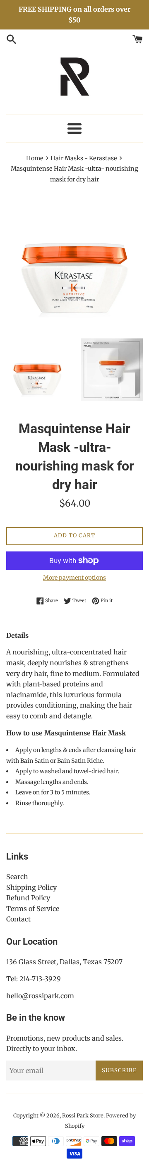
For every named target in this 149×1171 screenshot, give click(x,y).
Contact (18, 919)
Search (17, 876)
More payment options (74, 577)
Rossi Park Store (82, 1115)
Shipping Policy (31, 887)
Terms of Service (32, 908)
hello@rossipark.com (40, 996)
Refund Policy (28, 898)
